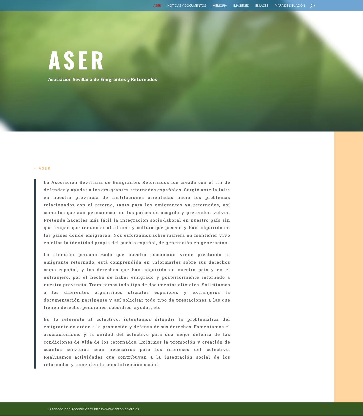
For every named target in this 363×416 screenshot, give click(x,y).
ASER (157, 6)
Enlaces (261, 6)
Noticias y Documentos (186, 6)
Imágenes (241, 6)
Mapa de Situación (290, 6)
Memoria (220, 6)
